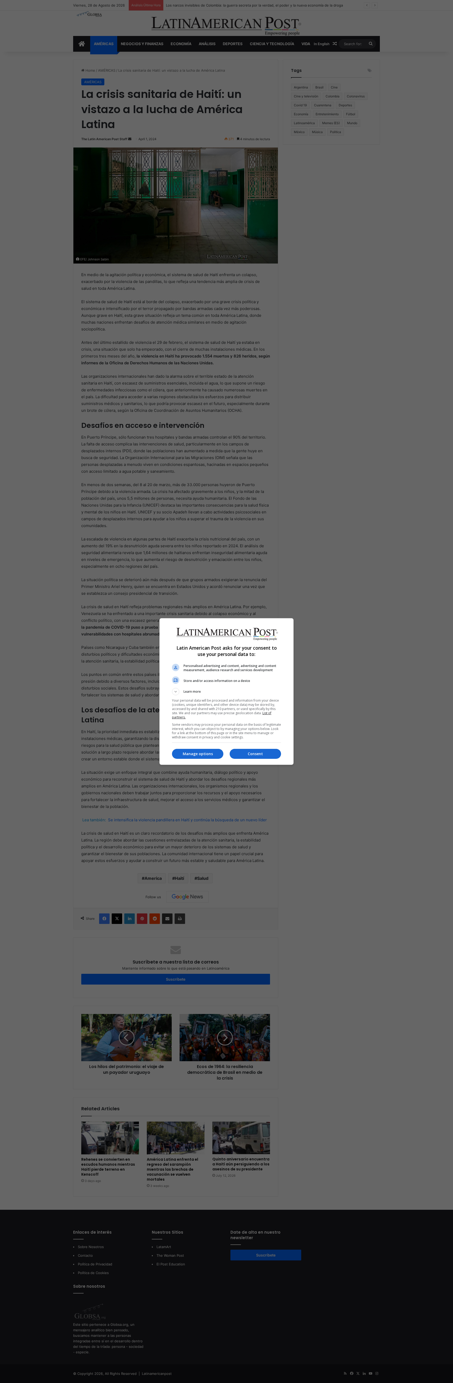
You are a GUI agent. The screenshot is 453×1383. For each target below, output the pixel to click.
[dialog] (226, 691)
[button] (226, 691)
